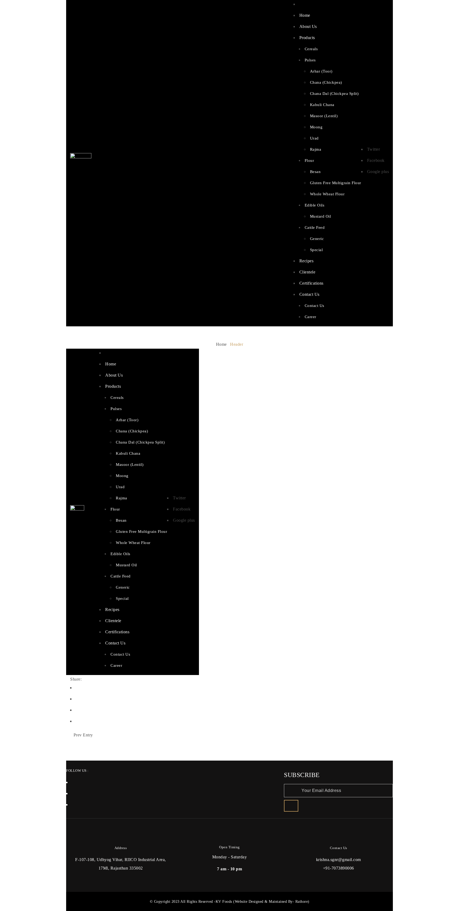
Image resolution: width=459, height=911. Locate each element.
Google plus (378, 171)
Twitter (373, 149)
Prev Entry (83, 735)
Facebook (376, 160)
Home (221, 344)
